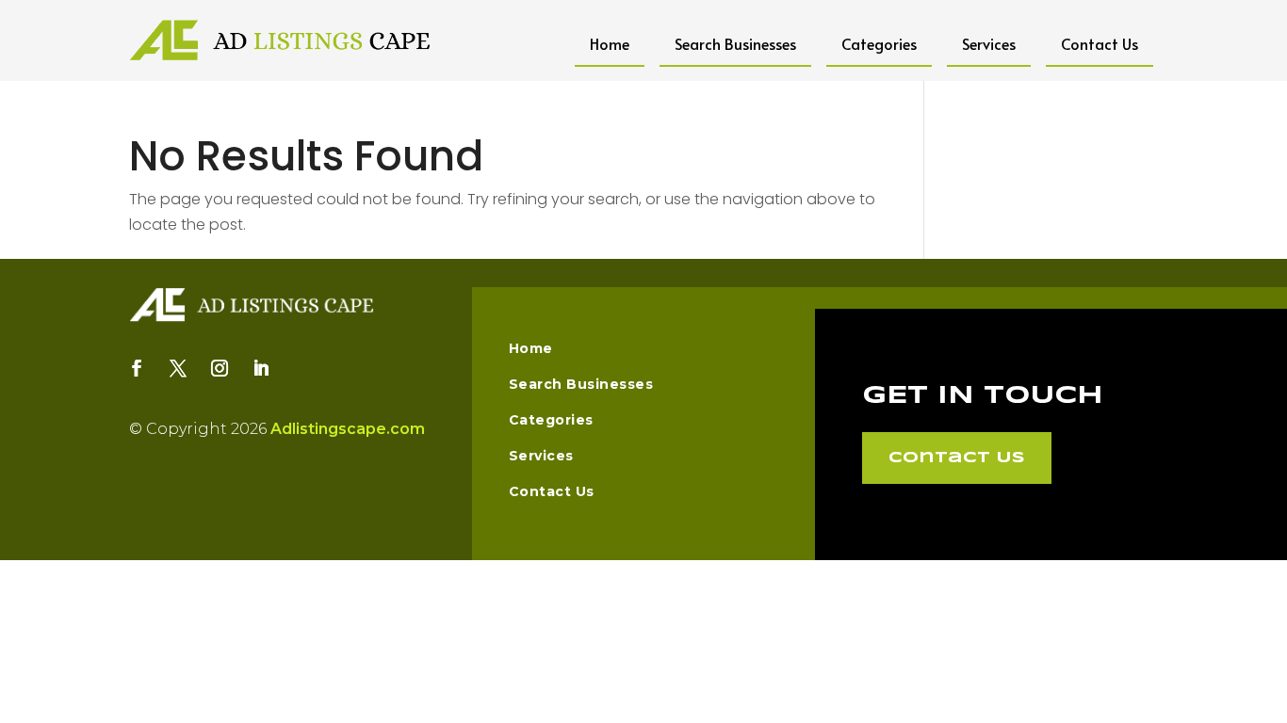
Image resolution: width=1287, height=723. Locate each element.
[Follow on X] (178, 368)
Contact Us (1099, 43)
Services (989, 43)
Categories (879, 43)
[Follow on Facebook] (137, 368)
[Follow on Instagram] (219, 368)
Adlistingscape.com (347, 429)
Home (609, 43)
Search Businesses (735, 43)
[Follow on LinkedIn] (261, 368)
